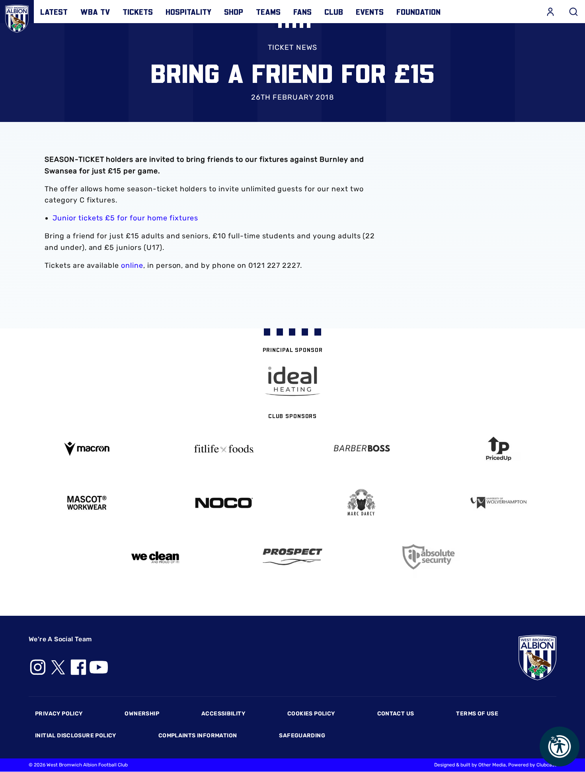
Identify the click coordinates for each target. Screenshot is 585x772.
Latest (54, 11)
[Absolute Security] (430, 556)
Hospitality (188, 11)
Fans (302, 11)
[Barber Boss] (361, 448)
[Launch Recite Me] (559, 746)
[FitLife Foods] (224, 449)
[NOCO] (224, 503)
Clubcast (546, 765)
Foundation (418, 11)
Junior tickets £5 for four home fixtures (125, 218)
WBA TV (95, 11)
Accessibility (223, 713)
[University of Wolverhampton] (498, 502)
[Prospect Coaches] (292, 556)
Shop (233, 11)
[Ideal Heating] (292, 381)
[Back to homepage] (17, 17)
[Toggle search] (573, 11)
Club (333, 11)
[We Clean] (155, 557)
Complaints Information (197, 735)
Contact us (395, 713)
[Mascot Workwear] (86, 502)
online (132, 265)
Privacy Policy (58, 713)
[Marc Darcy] (361, 502)
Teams (268, 11)
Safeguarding (302, 735)
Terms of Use (477, 713)
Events (370, 11)
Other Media (492, 765)
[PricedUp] (498, 448)
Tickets (138, 11)
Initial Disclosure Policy (75, 735)
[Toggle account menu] (550, 11)
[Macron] (86, 448)
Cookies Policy (311, 713)
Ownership (142, 713)
